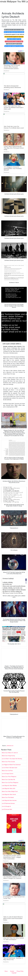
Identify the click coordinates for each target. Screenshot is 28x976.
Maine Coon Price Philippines (9, 776)
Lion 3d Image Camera (7, 773)
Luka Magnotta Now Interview (9, 800)
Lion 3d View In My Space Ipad (9, 767)
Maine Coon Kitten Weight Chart (10, 791)
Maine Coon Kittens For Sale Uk (10, 752)
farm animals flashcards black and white (14, 32)
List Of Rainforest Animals (8, 803)
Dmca (6, 971)
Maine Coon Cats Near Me (8, 779)
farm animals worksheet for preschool (14, 46)
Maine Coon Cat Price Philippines (10, 782)
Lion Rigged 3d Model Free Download (11, 764)
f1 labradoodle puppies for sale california (14, 34)
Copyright (14, 973)
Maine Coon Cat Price (7, 770)
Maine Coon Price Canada (8, 761)
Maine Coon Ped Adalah (8, 797)
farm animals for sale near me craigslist (14, 29)
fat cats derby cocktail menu (14, 39)
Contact (12, 971)
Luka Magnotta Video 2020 (8, 788)
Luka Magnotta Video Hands (9, 794)
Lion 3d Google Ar (6, 806)
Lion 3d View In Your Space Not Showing (12, 758)
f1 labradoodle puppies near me (14, 44)
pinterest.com (10, 745)
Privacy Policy (20, 971)
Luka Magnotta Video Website (9, 785)
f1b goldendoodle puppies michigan (14, 41)
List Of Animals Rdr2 (7, 809)
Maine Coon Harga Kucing (8, 755)
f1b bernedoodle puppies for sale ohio (14, 36)
